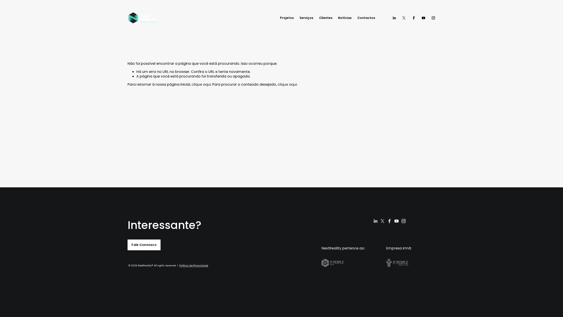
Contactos (366, 18)
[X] (404, 18)
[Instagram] (433, 18)
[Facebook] (414, 18)
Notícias (345, 18)
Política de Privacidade (193, 265)
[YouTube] (423, 18)
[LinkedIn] (394, 18)
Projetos (287, 18)
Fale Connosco (144, 245)
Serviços (306, 18)
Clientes (326, 18)
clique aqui (201, 84)
